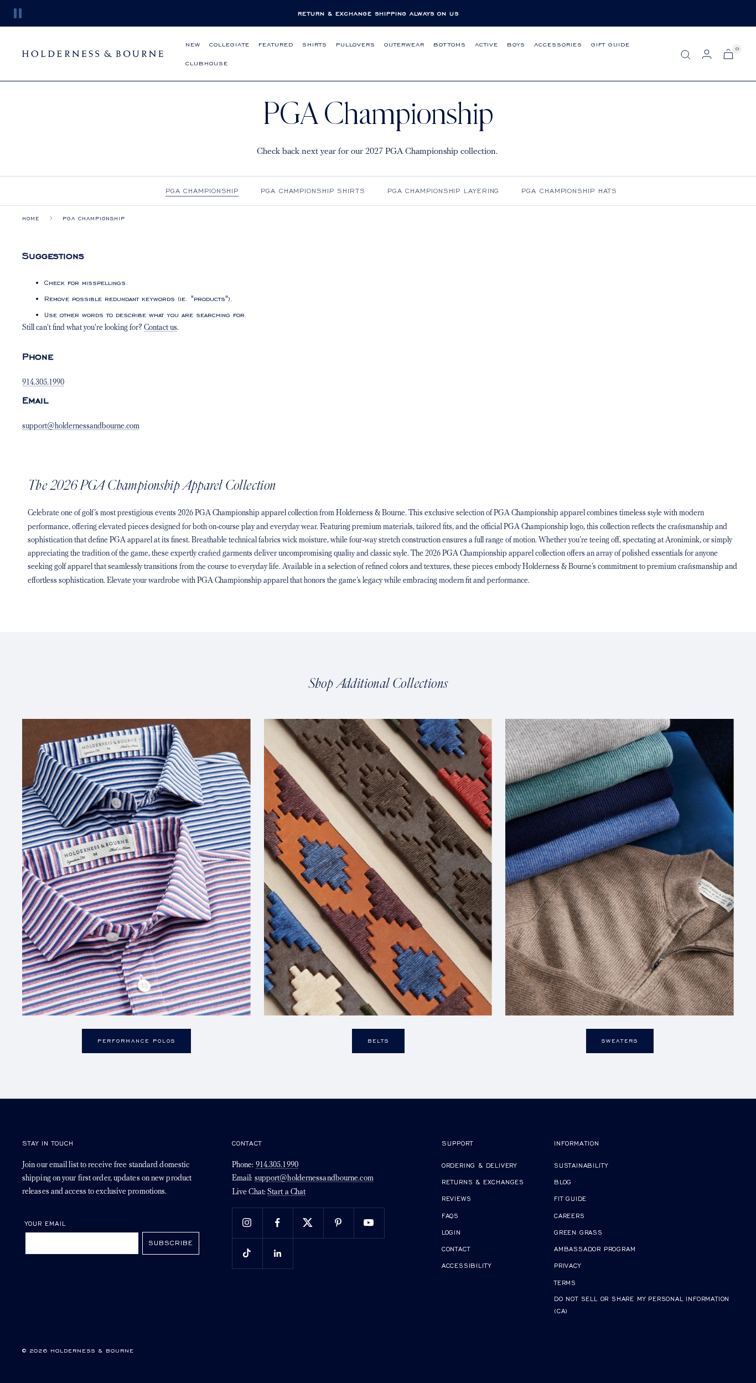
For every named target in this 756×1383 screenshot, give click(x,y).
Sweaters (620, 1040)
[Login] (707, 54)
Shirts (314, 44)
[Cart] (728, 54)
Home (30, 218)
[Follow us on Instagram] (247, 1223)
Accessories (558, 44)
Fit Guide (570, 1198)
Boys (516, 44)
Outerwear (404, 44)
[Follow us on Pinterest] (338, 1223)
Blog (563, 1182)
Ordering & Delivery (479, 1165)
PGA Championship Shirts (313, 190)
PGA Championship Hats (569, 190)
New (192, 44)
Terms (565, 1282)
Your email (45, 1223)
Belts (378, 1040)
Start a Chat (286, 1192)
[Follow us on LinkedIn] (277, 1253)
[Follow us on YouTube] (369, 1223)
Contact (456, 1249)
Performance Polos (136, 1040)
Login (451, 1232)
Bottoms (449, 44)
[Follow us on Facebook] (277, 1223)
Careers (569, 1215)
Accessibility (466, 1265)
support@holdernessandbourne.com (80, 426)
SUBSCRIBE (170, 1242)
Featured (275, 44)
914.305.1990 (43, 383)
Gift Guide (610, 44)
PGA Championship (202, 190)
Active (486, 44)
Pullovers (355, 44)
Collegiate (229, 44)
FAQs (450, 1215)
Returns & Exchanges (483, 1182)
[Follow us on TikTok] (247, 1253)
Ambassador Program (594, 1249)
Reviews (457, 1198)
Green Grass (578, 1232)
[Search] (686, 55)
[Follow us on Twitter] (308, 1223)
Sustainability (581, 1165)
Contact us (160, 328)
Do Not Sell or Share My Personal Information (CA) (641, 1304)
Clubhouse (206, 63)
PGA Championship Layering (443, 190)
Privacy (567, 1265)
